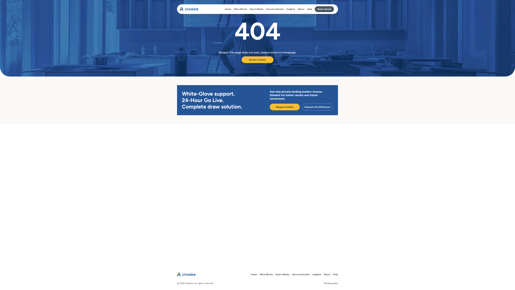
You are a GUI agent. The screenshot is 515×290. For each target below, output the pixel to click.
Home (228, 9)
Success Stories (275, 9)
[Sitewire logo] (189, 9)
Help (309, 9)
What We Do (240, 9)
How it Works (256, 9)
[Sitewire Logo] (186, 274)
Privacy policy (331, 283)
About (301, 9)
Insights (290, 9)
